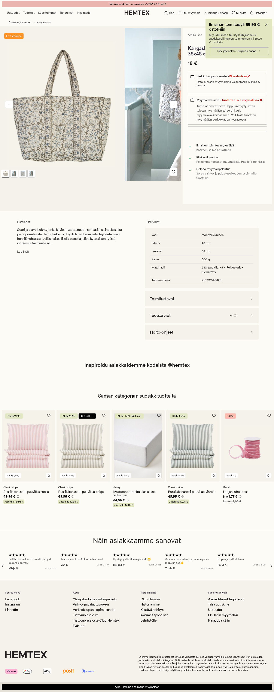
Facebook (12, 599)
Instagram (12, 604)
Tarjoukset (66, 12)
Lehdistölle (148, 620)
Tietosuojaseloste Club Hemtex (96, 620)
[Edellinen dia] (9, 104)
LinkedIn (11, 610)
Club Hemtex (150, 599)
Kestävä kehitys (151, 610)
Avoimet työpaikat (154, 615)
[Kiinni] (266, 24)
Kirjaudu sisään (219, 620)
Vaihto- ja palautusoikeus (91, 604)
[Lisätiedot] (17, 497)
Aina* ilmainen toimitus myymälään (137, 687)
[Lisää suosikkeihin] (173, 172)
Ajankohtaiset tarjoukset (226, 599)
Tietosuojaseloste (86, 615)
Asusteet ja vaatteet (20, 22)
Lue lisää (23, 251)
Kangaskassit (44, 22)
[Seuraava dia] (173, 104)
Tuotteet (29, 12)
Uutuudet (13, 12)
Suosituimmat (47, 12)
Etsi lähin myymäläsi (223, 615)
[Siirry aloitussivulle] (137, 12)
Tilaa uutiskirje (218, 604)
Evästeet (79, 626)
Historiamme (149, 604)
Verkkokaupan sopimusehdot (94, 610)
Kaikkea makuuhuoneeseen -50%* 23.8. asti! (137, 4)
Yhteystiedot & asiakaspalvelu (95, 599)
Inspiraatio (84, 12)
